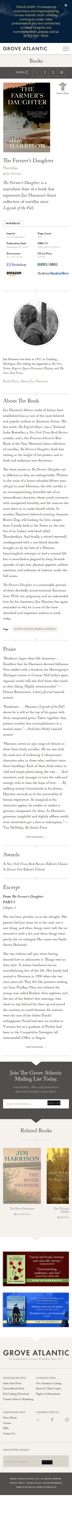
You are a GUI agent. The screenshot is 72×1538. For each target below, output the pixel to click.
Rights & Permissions (48, 1394)
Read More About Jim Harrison (25, 382)
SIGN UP (54, 1103)
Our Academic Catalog (48, 1384)
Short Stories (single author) (35, 629)
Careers (7, 1423)
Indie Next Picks (12, 1384)
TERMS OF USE (34, 1483)
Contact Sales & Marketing (18, 1399)
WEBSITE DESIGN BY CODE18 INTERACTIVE (36, 1487)
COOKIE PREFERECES (52, 1483)
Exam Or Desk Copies (48, 1389)
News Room (10, 1418)
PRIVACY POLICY (17, 1483)
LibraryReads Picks (13, 1389)
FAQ (5, 1428)
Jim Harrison (13, 174)
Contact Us (9, 1434)
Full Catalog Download (16, 1394)
